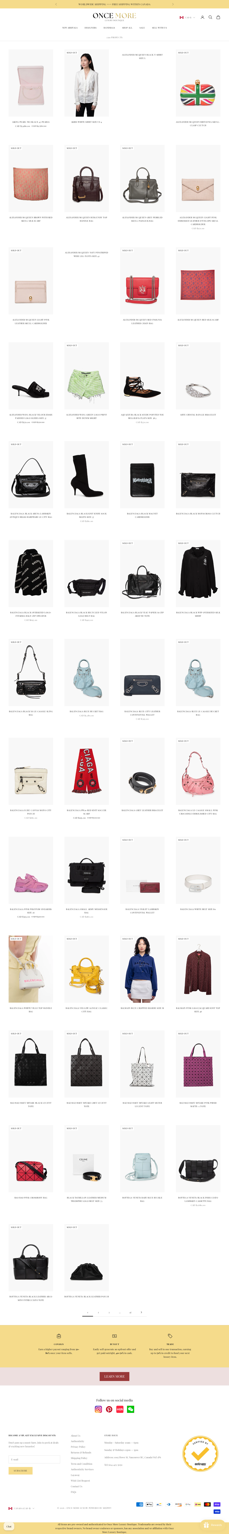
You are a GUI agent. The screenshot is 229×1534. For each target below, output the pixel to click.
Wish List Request (80, 1480)
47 (131, 1312)
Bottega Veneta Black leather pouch (86, 1296)
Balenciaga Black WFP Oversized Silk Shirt (198, 614)
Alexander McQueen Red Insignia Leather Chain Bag (142, 321)
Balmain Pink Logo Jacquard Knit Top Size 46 (198, 1010)
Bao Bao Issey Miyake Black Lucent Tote (30, 1104)
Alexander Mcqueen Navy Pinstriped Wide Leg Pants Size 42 (86, 254)
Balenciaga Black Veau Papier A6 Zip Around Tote (142, 614)
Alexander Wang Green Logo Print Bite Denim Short (86, 416)
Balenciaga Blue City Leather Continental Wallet (142, 713)
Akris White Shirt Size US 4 (86, 122)
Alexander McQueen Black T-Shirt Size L (142, 56)
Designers (90, 27)
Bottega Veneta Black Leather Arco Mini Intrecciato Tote (30, 1298)
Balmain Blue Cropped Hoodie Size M (142, 1008)
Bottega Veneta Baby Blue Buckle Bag (142, 1199)
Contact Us (76, 1486)
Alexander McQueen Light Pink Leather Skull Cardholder (31, 321)
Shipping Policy (79, 1457)
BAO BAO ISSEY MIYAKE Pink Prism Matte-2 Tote (198, 1104)
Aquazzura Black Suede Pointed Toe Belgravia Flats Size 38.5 (142, 416)
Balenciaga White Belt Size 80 (198, 909)
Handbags (109, 27)
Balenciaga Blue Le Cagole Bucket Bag (198, 713)
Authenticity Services (82, 1469)
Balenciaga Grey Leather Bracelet (142, 810)
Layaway (75, 1474)
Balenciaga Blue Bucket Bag (87, 711)
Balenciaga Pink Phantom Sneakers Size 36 (31, 911)
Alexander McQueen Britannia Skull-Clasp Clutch (198, 124)
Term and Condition (81, 1463)
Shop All (127, 27)
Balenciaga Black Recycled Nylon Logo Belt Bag (86, 614)
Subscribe (20, 1470)
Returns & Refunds (81, 1452)
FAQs (73, 1491)
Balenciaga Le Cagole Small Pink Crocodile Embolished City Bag (198, 812)
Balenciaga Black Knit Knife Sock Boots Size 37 (87, 515)
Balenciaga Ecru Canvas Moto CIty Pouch (31, 812)
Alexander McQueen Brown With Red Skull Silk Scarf (31, 219)
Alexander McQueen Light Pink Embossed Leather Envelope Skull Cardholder (198, 221)
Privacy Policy (78, 1446)
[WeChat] (130, 1409)
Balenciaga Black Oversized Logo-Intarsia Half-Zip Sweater (31, 614)
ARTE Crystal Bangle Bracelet (198, 414)
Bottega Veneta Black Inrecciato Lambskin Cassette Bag (198, 1199)
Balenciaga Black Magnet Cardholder (142, 515)
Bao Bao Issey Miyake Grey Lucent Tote (86, 1104)
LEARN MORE (114, 1376)
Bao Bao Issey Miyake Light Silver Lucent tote (142, 1104)
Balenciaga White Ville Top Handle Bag (31, 1010)
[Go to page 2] (141, 1312)
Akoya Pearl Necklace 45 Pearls (31, 122)
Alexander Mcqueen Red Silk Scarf (198, 319)
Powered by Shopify (100, 1508)
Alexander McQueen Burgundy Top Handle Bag (86, 219)
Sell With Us (159, 27)
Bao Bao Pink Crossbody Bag (30, 1197)
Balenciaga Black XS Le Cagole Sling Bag (31, 713)
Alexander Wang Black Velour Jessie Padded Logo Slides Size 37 (31, 416)
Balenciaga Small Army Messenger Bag (86, 911)
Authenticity (77, 1441)
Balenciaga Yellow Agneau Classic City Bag (87, 1010)
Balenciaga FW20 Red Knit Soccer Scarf (86, 812)
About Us (75, 1435)
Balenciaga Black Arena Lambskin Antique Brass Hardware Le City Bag (31, 515)
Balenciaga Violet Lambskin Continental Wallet (142, 911)
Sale (142, 27)
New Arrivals (70, 27)
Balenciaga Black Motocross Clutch (198, 513)
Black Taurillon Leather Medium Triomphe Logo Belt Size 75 (86, 1199)
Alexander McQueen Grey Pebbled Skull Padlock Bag (142, 219)
